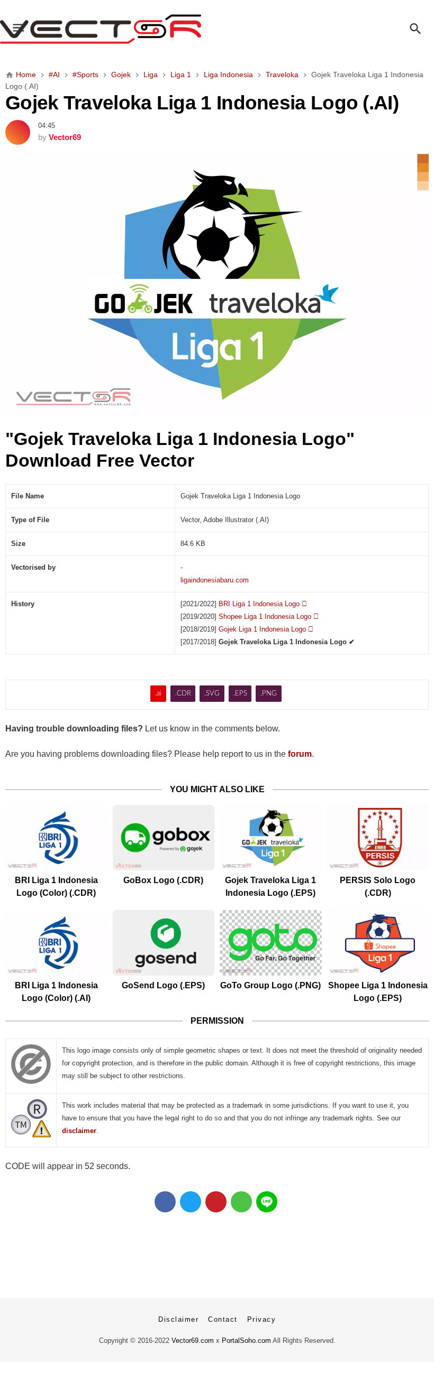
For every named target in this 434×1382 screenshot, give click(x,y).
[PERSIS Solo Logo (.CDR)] (378, 837)
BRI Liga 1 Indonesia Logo (263, 604)
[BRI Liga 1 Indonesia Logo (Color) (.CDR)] (56, 837)
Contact (223, 1319)
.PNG (268, 693)
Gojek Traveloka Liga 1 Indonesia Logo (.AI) (202, 102)
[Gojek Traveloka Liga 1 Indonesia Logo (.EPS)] (271, 837)
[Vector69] (217, 29)
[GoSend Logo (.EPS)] (164, 943)
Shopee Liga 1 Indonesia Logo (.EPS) (378, 992)
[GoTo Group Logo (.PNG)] (271, 943)
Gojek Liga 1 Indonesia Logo (266, 629)
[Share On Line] (266, 1201)
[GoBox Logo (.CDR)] (164, 837)
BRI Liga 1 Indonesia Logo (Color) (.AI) (56, 992)
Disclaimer (178, 1319)
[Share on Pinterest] (216, 1201)
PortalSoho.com (246, 1340)
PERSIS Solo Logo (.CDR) (377, 886)
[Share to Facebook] (165, 1201)
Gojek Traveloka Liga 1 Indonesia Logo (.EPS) (270, 886)
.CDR (183, 693)
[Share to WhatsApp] (241, 1201)
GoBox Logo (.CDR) (163, 880)
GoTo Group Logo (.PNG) (270, 985)
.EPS (240, 693)
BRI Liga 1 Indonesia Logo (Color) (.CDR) (56, 886)
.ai (158, 693)
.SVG (212, 693)
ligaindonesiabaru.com (214, 580)
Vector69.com (192, 1340)
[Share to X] (190, 1201)
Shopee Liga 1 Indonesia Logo (269, 616)
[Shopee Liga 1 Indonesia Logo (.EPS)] (378, 943)
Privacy (261, 1319)
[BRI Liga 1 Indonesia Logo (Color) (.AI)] (56, 943)
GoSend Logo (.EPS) (163, 985)
